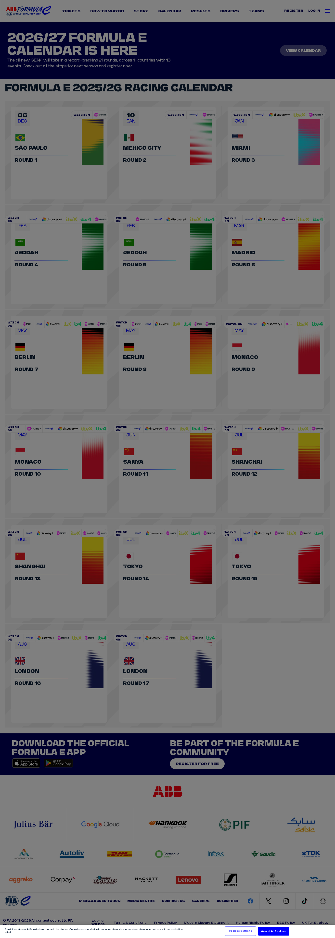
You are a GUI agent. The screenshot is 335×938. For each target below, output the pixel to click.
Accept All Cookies (273, 931)
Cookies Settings (240, 931)
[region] (167, 931)
